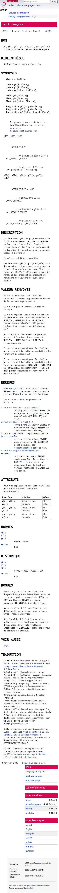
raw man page (32, 780)
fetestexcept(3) (23, 447)
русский (29, 851)
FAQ (39, 5)
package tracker (33, 776)
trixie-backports (33, 804)
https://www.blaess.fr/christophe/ (24, 666)
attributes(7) (11, 491)
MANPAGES (12, 1)
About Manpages (26, 5)
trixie (28, 800)
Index (11, 5)
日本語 (28, 838)
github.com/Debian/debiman (38, 886)
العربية (28, 825)
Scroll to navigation (13, 24)
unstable (29, 813)
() (3, 533)
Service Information (19, 12)
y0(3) (4, 31)
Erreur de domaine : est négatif (20, 407)
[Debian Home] (3, 6)
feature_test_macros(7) (23, 131)
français (29, 833)
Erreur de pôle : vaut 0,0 (17, 422)
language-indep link (35, 771)
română (29, 846)
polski (28, 842)
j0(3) (6, 645)
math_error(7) (16, 388)
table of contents (35, 787)
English (29, 829)
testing (12, 17)
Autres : (5, 544)
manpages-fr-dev (23, 17)
